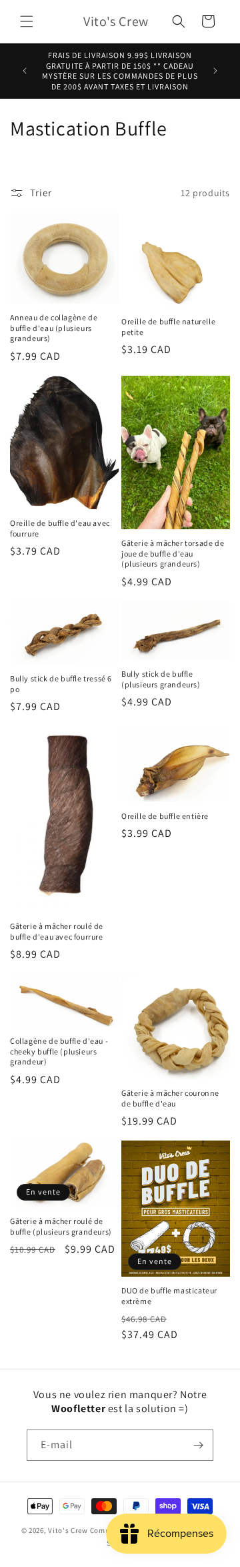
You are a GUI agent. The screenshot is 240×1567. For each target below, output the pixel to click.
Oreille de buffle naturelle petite (168, 326)
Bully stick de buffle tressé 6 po (61, 683)
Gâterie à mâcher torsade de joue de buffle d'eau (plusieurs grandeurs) (172, 553)
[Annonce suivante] (215, 70)
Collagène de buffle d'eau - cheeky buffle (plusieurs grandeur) (59, 1051)
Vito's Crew (68, 1530)
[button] (26, 21)
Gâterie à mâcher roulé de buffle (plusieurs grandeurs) (61, 1226)
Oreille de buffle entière (165, 816)
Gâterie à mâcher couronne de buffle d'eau (170, 1098)
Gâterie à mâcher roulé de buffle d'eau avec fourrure (56, 931)
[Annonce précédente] (24, 70)
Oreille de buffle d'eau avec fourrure (60, 528)
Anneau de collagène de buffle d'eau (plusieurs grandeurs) (53, 327)
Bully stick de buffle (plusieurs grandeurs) (161, 679)
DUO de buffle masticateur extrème (169, 1295)
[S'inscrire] (198, 1445)
